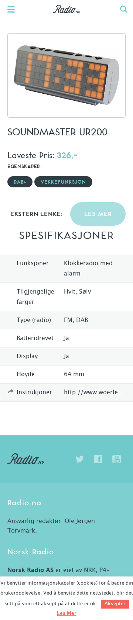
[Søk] (124, 9)
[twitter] (79, 459)
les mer (98, 214)
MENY (15, 9)
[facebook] (97, 459)
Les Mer (66, 613)
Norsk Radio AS (30, 570)
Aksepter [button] (115, 604)
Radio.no (67, 16)
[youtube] (116, 459)
